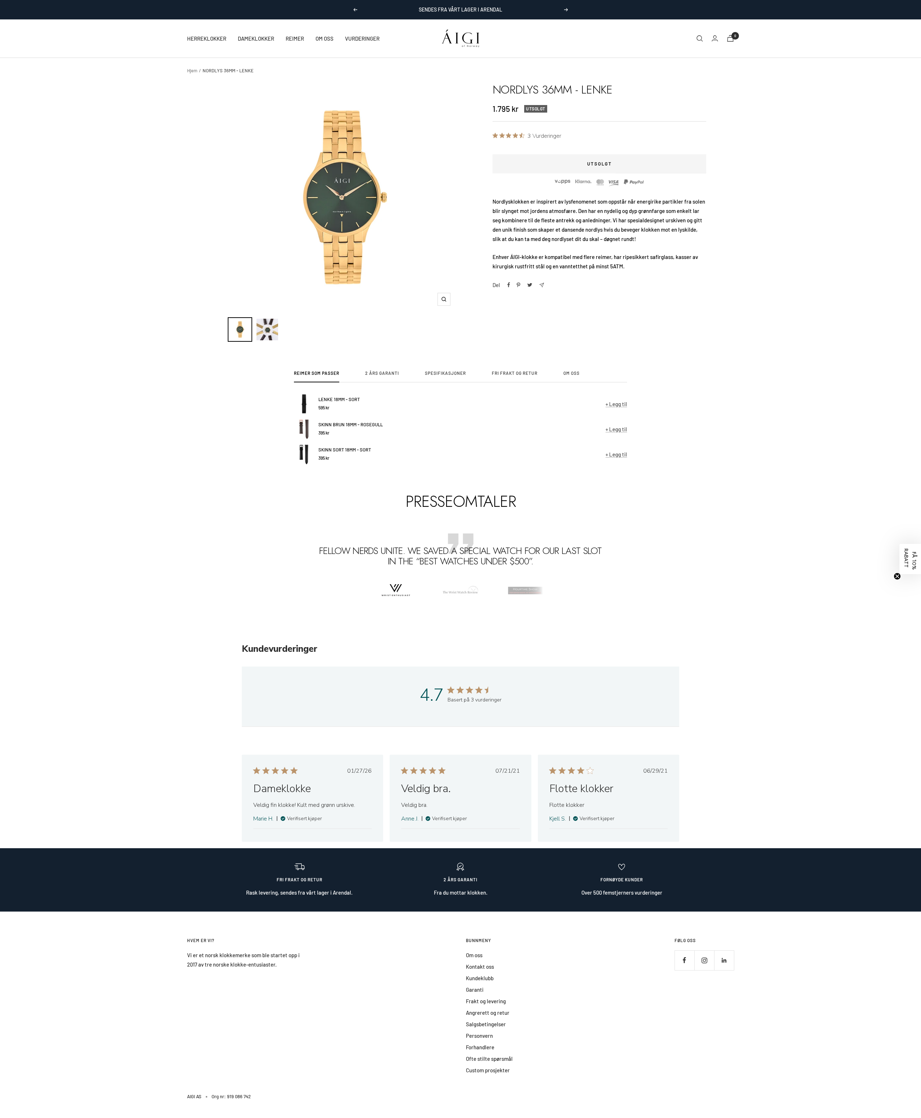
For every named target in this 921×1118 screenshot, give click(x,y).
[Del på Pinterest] (518, 284)
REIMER (295, 38)
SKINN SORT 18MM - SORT (344, 450)
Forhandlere (480, 1047)
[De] (541, 285)
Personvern (479, 1035)
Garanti (475, 989)
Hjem (192, 70)
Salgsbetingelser (486, 1024)
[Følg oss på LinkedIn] (724, 960)
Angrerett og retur (487, 1012)
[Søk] (700, 38)
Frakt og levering (486, 1001)
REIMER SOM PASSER (316, 373)
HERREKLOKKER (206, 38)
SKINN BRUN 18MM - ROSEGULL (350, 424)
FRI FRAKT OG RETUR (514, 373)
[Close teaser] (897, 576)
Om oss (474, 955)
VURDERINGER (362, 38)
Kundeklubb (480, 978)
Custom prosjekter (488, 1070)
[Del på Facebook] (508, 284)
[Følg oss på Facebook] (684, 960)
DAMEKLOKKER (256, 38)
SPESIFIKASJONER (445, 373)
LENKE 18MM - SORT (339, 399)
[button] (910, 559)
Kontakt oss (480, 966)
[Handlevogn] (730, 38)
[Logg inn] (715, 38)
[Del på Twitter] (530, 284)
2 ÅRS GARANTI (382, 373)
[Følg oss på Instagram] (704, 960)
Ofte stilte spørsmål (489, 1058)
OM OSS (325, 38)
